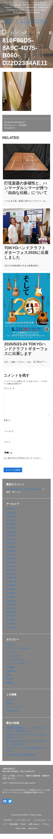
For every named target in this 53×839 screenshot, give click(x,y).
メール (9, 431)
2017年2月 (10, 624)
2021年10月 (11, 536)
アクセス (45, 824)
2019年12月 (11, 578)
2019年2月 (10, 601)
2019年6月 (10, 589)
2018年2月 (10, 612)
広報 (8, 675)
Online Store (32, 828)
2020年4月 (10, 562)
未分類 (9, 679)
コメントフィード (14, 707)
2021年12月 (11, 532)
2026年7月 (10, 509)
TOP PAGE (8, 820)
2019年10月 (11, 581)
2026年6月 (10, 513)
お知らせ (10, 644)
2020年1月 (10, 574)
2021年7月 (10, 539)
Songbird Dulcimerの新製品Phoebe (21, 755)
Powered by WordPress (19, 815)
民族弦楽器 (13, 824)
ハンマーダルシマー (15, 659)
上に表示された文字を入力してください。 (23, 458)
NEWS (23, 824)
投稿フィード (12, 703)
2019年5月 (10, 593)
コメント (9, 388)
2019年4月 (10, 597)
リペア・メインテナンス (17, 663)
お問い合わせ (33, 824)
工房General (11, 671)
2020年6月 (10, 558)
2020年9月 (10, 547)
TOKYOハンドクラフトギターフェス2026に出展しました (26, 252)
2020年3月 (10, 566)
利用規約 (27, 792)
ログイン (10, 699)
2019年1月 (10, 604)
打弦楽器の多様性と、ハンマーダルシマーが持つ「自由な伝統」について (26, 188)
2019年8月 (10, 585)
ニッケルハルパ (13, 656)
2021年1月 (10, 543)
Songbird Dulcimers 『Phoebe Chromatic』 (24, 489)
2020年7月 (10, 555)
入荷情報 (10, 667)
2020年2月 (10, 570)
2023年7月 (10, 520)
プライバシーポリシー (13, 792)
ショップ (10, 652)
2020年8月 (10, 551)
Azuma (39, 815)
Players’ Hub (20, 828)
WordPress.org (12, 711)
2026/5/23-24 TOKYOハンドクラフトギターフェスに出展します (26, 349)
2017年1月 (10, 627)
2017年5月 (10, 616)
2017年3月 (10, 620)
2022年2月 (10, 528)
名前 (7, 420)
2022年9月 (10, 524)
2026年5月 (10, 516)
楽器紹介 (10, 682)
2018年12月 (11, 608)
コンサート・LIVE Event (17, 648)
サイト (8, 442)
